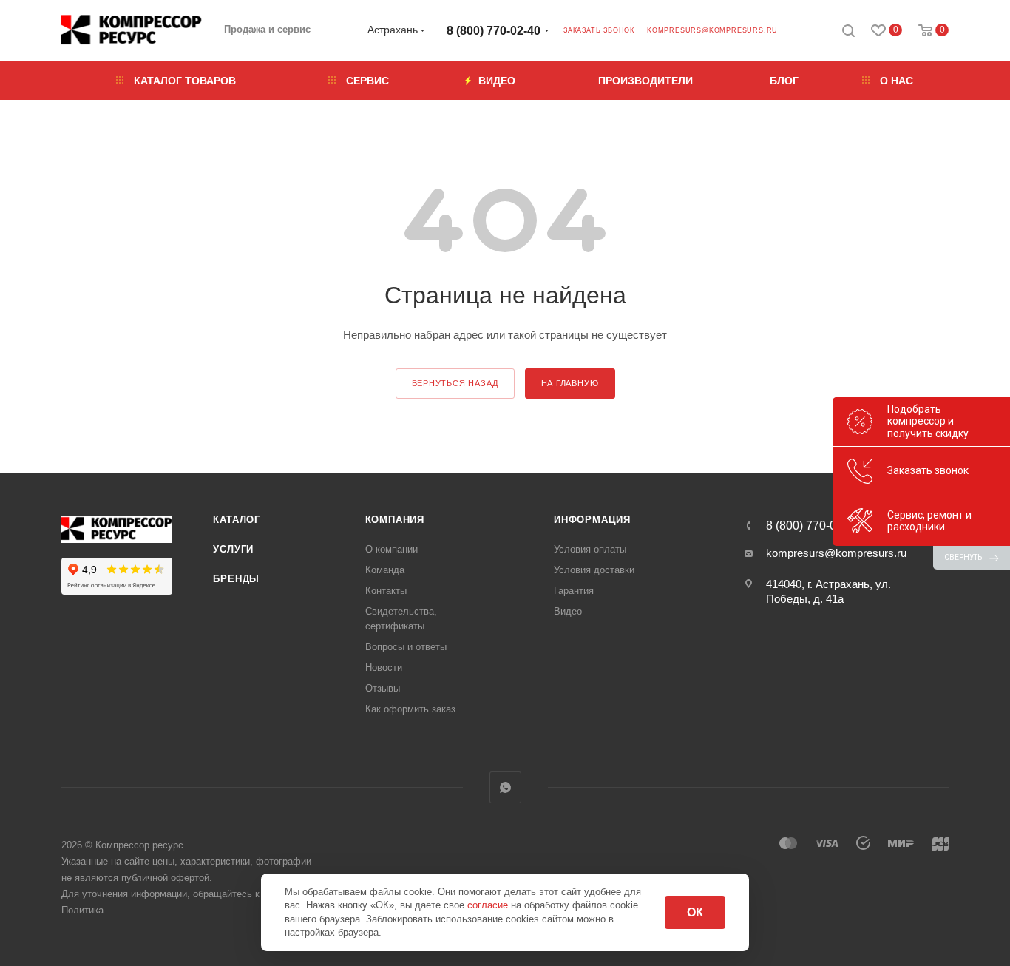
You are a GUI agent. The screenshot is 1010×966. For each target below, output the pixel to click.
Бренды (236, 578)
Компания (394, 519)
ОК (695, 912)
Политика (82, 910)
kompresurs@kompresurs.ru (712, 30)
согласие (489, 905)
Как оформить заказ (410, 709)
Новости (383, 667)
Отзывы (382, 688)
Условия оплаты (590, 549)
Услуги (233, 549)
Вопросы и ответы (406, 646)
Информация (592, 519)
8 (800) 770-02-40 (493, 30)
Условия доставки (594, 569)
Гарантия (574, 590)
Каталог (236, 519)
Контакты (386, 590)
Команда (384, 569)
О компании (391, 549)
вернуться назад (455, 383)
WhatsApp (505, 787)
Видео (568, 611)
